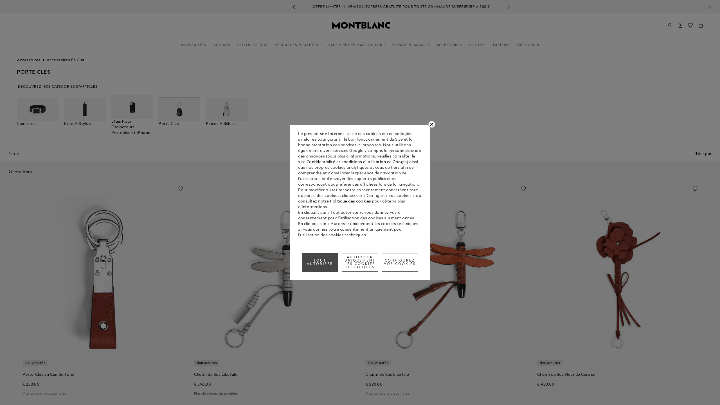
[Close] (431, 124)
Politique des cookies (350, 201)
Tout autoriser (320, 262)
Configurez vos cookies (400, 262)
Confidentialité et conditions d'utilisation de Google (357, 162)
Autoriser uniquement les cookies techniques (360, 262)
